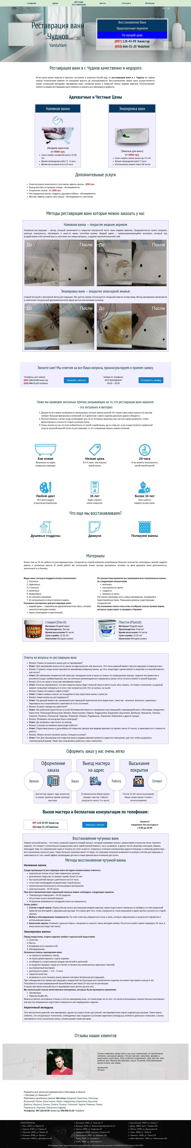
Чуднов (81, 1104)
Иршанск (37, 1104)
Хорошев (41, 1107)
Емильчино (52, 1107)
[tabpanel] (157, 8)
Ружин (99, 1104)
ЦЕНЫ (55, 3)
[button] (125, 41)
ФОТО (103, 3)
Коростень (82, 1098)
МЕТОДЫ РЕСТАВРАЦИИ (79, 3)
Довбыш (28, 1104)
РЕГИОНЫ (149, 3)
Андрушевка (69, 1101)
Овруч (59, 1101)
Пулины (63, 1104)
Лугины (46, 1104)
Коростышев (49, 1101)
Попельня (72, 1104)
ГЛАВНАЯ (31, 3)
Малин (39, 1101)
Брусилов (92, 1101)
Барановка (81, 1101)
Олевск (54, 1104)
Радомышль (29, 1107)
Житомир (61, 1098)
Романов (90, 1104)
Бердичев (71, 1098)
